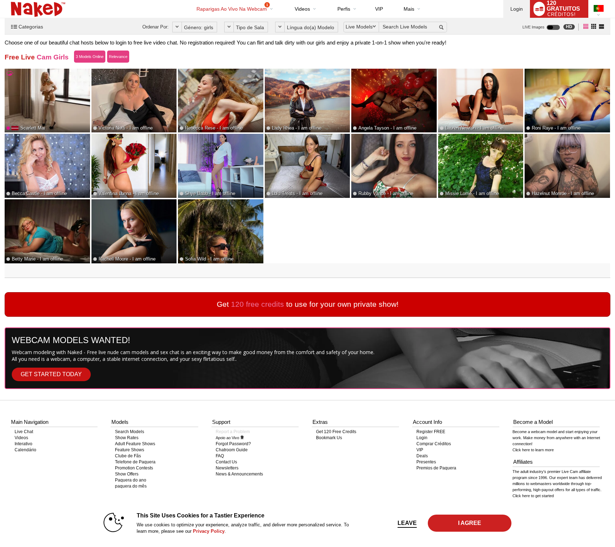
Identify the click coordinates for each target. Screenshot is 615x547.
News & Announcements (239, 474)
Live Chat (24, 431)
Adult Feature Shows (135, 443)
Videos (302, 9)
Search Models (129, 431)
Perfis (343, 9)
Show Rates (126, 437)
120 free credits (257, 304)
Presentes (426, 461)
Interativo (23, 443)
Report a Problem (233, 431)
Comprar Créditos (433, 443)
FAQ (220, 455)
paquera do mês (131, 486)
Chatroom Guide (232, 449)
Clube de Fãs (128, 455)
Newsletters (227, 468)
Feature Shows (129, 449)
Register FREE (430, 431)
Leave (407, 523)
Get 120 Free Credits (336, 431)
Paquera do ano (130, 480)
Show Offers (126, 474)
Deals (422, 455)
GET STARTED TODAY (51, 374)
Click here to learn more (533, 450)
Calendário (25, 449)
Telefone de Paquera (135, 461)
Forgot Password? (233, 443)
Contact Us (226, 461)
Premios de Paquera (436, 468)
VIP (379, 9)
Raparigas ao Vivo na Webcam (232, 7)
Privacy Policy (209, 531)
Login (516, 9)
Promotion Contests (134, 468)
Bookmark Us (329, 437)
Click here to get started (533, 496)
